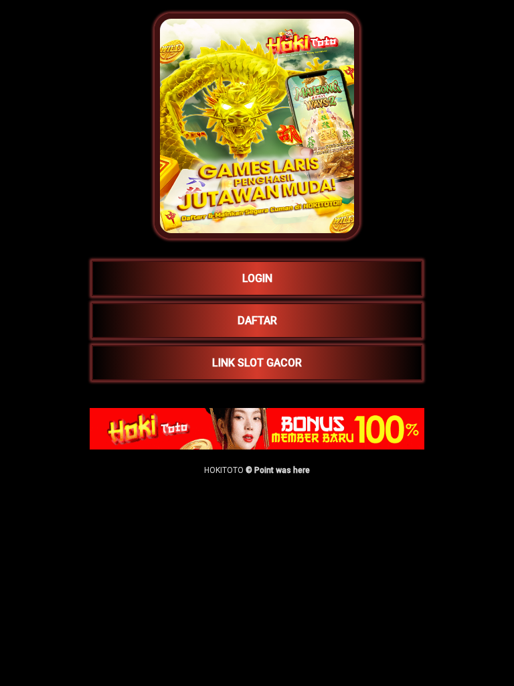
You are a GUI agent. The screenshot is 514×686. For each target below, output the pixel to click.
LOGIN (257, 278)
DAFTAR (257, 320)
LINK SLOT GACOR (257, 362)
